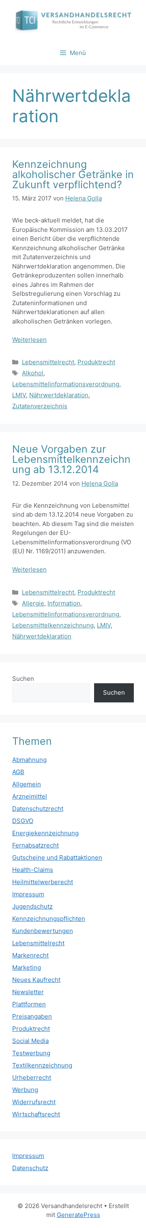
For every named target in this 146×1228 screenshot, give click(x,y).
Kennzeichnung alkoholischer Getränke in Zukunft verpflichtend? (73, 174)
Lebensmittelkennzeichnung (53, 625)
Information (63, 603)
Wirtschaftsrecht (36, 1114)
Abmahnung (29, 760)
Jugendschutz (32, 906)
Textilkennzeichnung (42, 1065)
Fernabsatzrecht (35, 845)
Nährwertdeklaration (58, 395)
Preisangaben (32, 1016)
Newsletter (28, 992)
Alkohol (32, 373)
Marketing (26, 967)
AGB (18, 772)
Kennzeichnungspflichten (48, 918)
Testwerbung (31, 1053)
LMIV (19, 395)
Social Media (30, 1041)
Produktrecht (96, 362)
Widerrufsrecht (34, 1102)
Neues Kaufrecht (36, 980)
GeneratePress (78, 1215)
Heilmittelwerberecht (42, 882)
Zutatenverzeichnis (39, 406)
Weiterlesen (29, 339)
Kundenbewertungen (42, 931)
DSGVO (22, 821)
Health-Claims (32, 870)
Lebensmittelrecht (48, 362)
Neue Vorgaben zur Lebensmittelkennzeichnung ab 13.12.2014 (71, 459)
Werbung (25, 1090)
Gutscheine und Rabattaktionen (57, 857)
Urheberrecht (31, 1077)
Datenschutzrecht (37, 808)
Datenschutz (30, 1168)
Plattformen (29, 1004)
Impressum (28, 894)
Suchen (23, 678)
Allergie (33, 603)
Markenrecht (30, 955)
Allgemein (26, 784)
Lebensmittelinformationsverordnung (65, 384)
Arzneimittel (29, 796)
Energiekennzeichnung (45, 833)
